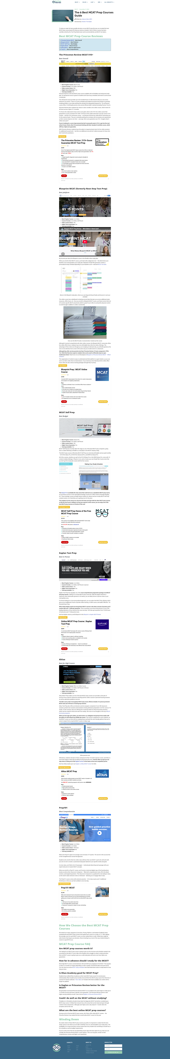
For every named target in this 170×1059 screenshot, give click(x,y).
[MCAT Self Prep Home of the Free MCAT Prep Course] (102, 517)
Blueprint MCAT (65, 42)
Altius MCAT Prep (69, 771)
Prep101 (63, 49)
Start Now (64, 648)
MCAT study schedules (78, 967)
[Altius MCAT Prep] (102, 778)
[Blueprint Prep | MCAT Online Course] (102, 381)
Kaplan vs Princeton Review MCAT (93, 994)
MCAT (76, 2)
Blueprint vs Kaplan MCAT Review (92, 614)
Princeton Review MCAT (67, 40)
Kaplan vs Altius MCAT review (83, 764)
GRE (99, 2)
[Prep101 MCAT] (102, 897)
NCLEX (84, 2)
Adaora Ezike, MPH (87, 19)
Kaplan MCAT (64, 45)
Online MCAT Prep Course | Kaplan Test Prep (76, 622)
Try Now (64, 175)
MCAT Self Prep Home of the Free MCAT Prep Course (76, 512)
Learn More (64, 914)
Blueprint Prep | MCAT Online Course (74, 370)
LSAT (92, 2)
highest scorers (79, 761)
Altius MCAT (64, 47)
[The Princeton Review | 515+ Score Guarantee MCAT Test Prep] (102, 146)
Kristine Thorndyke (87, 21)
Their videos (78, 979)
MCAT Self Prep (65, 44)
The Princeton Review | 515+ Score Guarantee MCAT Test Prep (76, 141)
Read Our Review (103, 175)
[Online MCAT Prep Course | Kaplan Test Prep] (102, 629)
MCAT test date (102, 264)
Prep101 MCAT (68, 888)
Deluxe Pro (64, 492)
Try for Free (64, 542)
